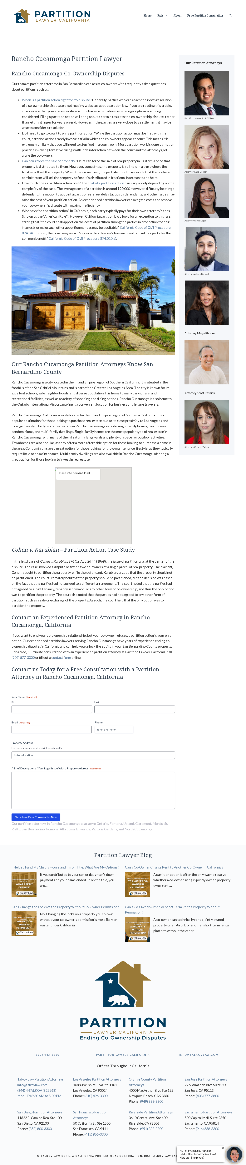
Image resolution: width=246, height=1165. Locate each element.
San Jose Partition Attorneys (205, 1079)
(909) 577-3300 (23, 657)
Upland (128, 823)
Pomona (52, 829)
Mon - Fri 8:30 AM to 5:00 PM (39, 1096)
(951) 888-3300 (151, 1129)
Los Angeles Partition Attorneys (97, 1079)
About (177, 16)
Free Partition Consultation (205, 16)
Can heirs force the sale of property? (49, 161)
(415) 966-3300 (95, 1134)
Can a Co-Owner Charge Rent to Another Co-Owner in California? (174, 867)
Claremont (143, 823)
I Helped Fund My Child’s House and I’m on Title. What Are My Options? (65, 867)
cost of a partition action (106, 183)
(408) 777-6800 (207, 1096)
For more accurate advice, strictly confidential (37, 748)
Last (96, 702)
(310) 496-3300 (95, 1096)
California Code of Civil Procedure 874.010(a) (82, 238)
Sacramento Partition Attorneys (208, 1112)
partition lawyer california (123, 1054)
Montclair (160, 823)
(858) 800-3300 (40, 1129)
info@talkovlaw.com (32, 1085)
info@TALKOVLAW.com (199, 1054)
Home (148, 16)
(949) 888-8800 (151, 1101)
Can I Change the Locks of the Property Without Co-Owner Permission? (65, 907)
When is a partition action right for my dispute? (56, 100)
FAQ (160, 16)
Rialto (16, 829)
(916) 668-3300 (207, 1129)
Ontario (102, 823)
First (14, 702)
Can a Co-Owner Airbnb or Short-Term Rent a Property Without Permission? (172, 909)
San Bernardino (33, 829)
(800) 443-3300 (47, 1054)
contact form (61, 657)
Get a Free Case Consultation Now (36, 817)
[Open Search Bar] (230, 15)
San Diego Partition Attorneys (39, 1112)
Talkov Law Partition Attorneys (40, 1079)
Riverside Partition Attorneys (151, 1112)
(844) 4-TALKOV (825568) (36, 1090)
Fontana (116, 823)
